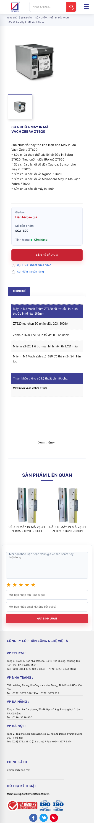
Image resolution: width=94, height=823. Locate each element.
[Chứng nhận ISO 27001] (45, 805)
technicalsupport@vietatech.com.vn (28, 793)
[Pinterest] (54, 818)
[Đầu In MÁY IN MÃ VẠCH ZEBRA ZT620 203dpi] (67, 505)
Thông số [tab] (19, 291)
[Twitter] (43, 818)
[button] (20, 106)
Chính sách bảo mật (18, 770)
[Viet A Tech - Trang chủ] (15, 6)
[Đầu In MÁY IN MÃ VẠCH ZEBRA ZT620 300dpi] (26, 505)
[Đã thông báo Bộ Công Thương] (22, 805)
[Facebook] (33, 818)
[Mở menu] (86, 6)
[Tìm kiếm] (71, 7)
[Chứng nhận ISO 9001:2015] (58, 805)
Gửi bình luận (47, 618)
